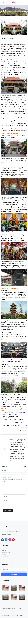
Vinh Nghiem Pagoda (6, 44)
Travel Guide (7, 23)
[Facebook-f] (2, 539)
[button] (23, 32)
